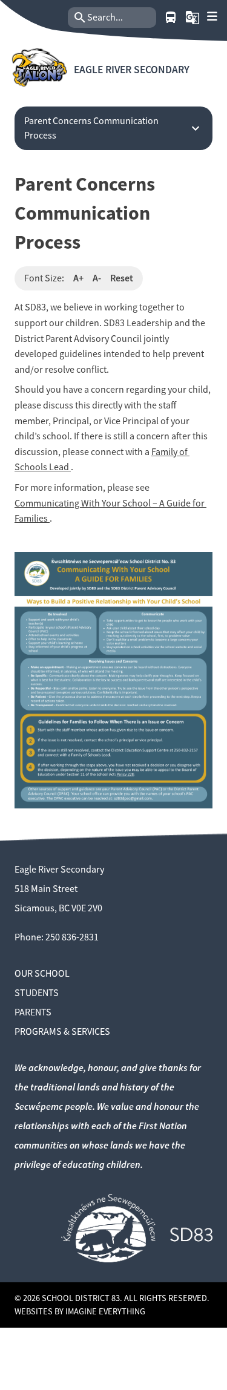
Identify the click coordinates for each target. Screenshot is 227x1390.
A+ (78, 278)
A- (97, 278)
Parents (33, 1012)
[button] (192, 17)
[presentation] (212, 16)
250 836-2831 (72, 937)
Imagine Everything (105, 1311)
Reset (121, 278)
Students (37, 993)
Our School (42, 974)
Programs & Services (62, 1032)
